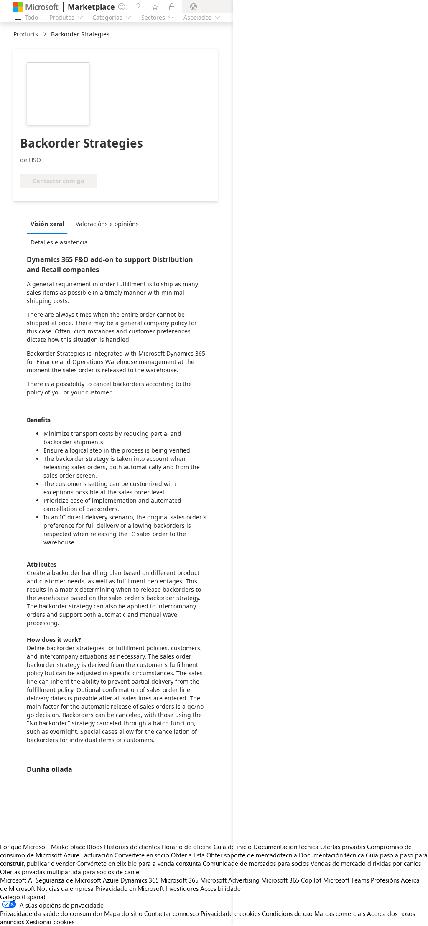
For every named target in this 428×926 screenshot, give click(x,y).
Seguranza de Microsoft (68, 880)
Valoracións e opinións (107, 224)
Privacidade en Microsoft (129, 888)
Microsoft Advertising (230, 880)
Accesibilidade (220, 888)
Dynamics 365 (139, 880)
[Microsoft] (36, 7)
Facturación (97, 855)
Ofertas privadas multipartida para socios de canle (69, 871)
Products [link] (25, 34)
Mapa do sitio (123, 913)
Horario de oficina (186, 846)
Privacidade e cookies (230, 913)
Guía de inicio (233, 846)
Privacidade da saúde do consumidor (51, 913)
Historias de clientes (132, 846)
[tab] (49, 223)
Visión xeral (47, 224)
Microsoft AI (17, 880)
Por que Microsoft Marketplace (42, 846)
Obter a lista (188, 855)
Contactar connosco (171, 913)
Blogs (94, 846)
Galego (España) (23, 897)
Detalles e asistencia (59, 242)
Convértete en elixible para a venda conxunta (138, 863)
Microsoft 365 (179, 880)
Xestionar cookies (50, 922)
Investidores (182, 888)
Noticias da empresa (65, 888)
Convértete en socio (142, 855)
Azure (111, 880)
